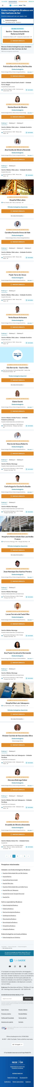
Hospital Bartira (7, 876)
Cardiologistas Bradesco (9, 915)
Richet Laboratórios (18, 1082)
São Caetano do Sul (7, 948)
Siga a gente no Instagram (15, 966)
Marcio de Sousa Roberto (17, 444)
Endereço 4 (28, 248)
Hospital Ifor (4, 843)
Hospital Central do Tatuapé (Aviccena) (13, 893)
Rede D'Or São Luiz (13, 1077)
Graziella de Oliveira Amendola (17, 825)
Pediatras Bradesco (8, 909)
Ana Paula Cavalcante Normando (17, 653)
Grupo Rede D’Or (26, 1052)
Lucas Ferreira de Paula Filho (17, 614)
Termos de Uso (23, 1018)
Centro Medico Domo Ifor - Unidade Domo (15, 841)
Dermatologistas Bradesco (10, 922)
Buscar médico (13, 1)
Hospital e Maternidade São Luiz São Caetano (15, 873)
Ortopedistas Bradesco (9, 926)
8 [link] (24, 856)
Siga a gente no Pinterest (25, 966)
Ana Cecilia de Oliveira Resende (17, 150)
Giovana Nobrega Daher (17, 780)
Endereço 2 (12, 123)
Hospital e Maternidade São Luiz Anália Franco (12, 421)
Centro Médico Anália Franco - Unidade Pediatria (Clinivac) (14, 419)
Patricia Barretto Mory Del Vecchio (17, 66)
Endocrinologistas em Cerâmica (11, 937)
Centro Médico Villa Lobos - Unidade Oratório (16, 127)
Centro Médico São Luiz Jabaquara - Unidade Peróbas (16, 756)
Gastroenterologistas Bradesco (11, 912)
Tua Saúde (4, 1)
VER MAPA (30, 90)
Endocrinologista (22, 946)
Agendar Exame (22, 1)
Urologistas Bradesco (8, 929)
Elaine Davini (17, 402)
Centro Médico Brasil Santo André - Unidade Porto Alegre (16, 83)
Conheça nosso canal (10, 966)
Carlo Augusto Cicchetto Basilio (17, 487)
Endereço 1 (4, 123)
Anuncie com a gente (7, 1022)
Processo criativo (6, 1014)
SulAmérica (7, 1082)
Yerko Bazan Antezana (17, 318)
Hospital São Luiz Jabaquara (8, 759)
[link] (6, 856)
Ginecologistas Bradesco (9, 919)
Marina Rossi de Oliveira (17, 107)
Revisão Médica (23, 1014)
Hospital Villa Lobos (6, 129)
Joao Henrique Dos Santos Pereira (17, 572)
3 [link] (17, 856)
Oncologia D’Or (24, 1077)
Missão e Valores (23, 1010)
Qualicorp (28, 1082)
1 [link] (10, 856)
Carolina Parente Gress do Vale (17, 233)
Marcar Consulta (12, 946)
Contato (21, 1022)
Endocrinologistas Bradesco (10, 905)
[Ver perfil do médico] (17, 58)
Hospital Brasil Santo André (8, 86)
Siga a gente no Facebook (20, 966)
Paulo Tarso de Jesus (17, 275)
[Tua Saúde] (17, 960)
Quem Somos (5, 1010)
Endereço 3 (20, 123)
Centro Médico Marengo (9, 464)
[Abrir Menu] (2, 5)
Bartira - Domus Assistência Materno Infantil (17, 33)
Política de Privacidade (7, 1018)
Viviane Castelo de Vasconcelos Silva (17, 736)
